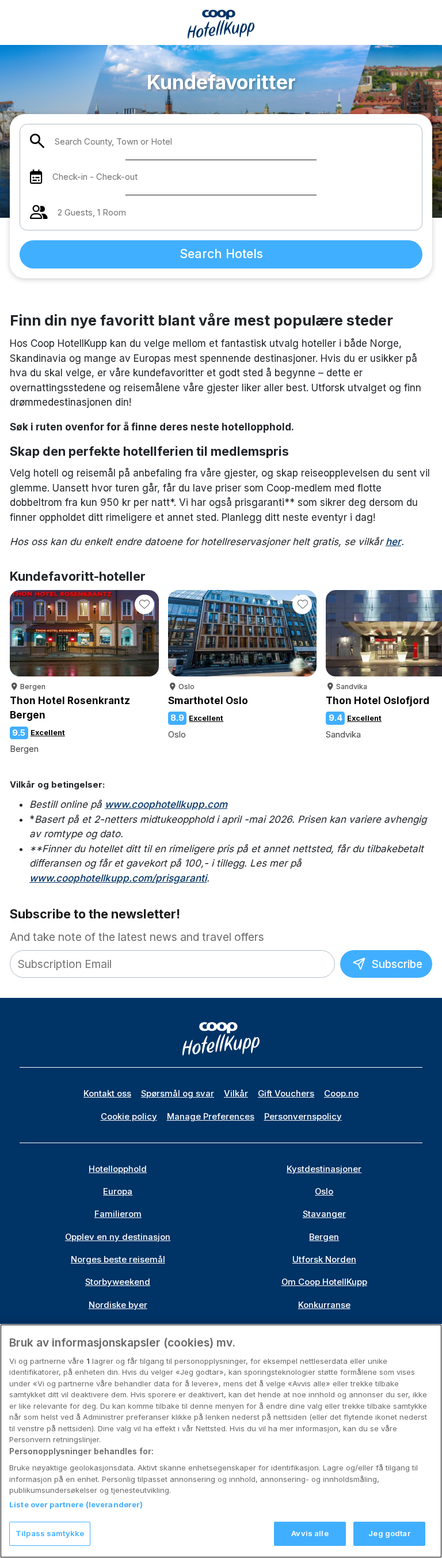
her (393, 541)
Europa (117, 1191)
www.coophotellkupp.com (166, 804)
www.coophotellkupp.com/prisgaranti (118, 878)
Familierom (118, 1214)
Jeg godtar (389, 1533)
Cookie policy (129, 1116)
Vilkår (236, 1093)
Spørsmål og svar (177, 1093)
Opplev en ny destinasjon (117, 1237)
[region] (221, 1441)
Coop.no (341, 1093)
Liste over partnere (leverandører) (76, 1504)
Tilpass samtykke (50, 1533)
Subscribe (395, 964)
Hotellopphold (118, 1169)
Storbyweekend (117, 1282)
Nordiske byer (118, 1305)
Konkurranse (324, 1305)
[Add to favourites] (144, 604)
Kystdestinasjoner (324, 1169)
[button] (427, 634)
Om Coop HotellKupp (324, 1282)
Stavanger (324, 1214)
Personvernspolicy (303, 1116)
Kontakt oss (107, 1093)
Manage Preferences (210, 1116)
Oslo (324, 1191)
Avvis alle (309, 1533)
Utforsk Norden (324, 1259)
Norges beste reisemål (118, 1259)
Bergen (324, 1237)
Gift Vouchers (286, 1093)
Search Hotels (221, 253)
